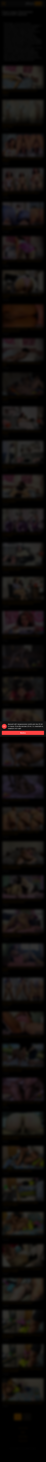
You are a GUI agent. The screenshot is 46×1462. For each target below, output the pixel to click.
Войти (23, 733)
